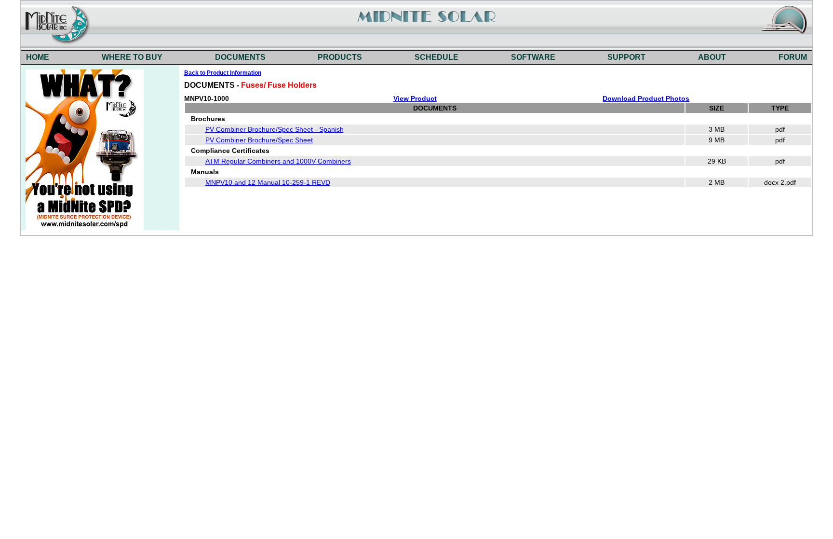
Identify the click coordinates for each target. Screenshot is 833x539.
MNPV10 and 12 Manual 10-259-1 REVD (267, 182)
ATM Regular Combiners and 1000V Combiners (278, 161)
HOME (37, 57)
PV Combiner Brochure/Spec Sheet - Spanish (274, 129)
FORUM (793, 57)
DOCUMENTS (240, 57)
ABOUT (712, 57)
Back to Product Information (222, 72)
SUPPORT (626, 57)
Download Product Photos (646, 98)
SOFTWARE (533, 57)
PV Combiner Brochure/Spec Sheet (259, 140)
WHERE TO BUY (132, 57)
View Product (415, 98)
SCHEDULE (436, 57)
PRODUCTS (340, 57)
